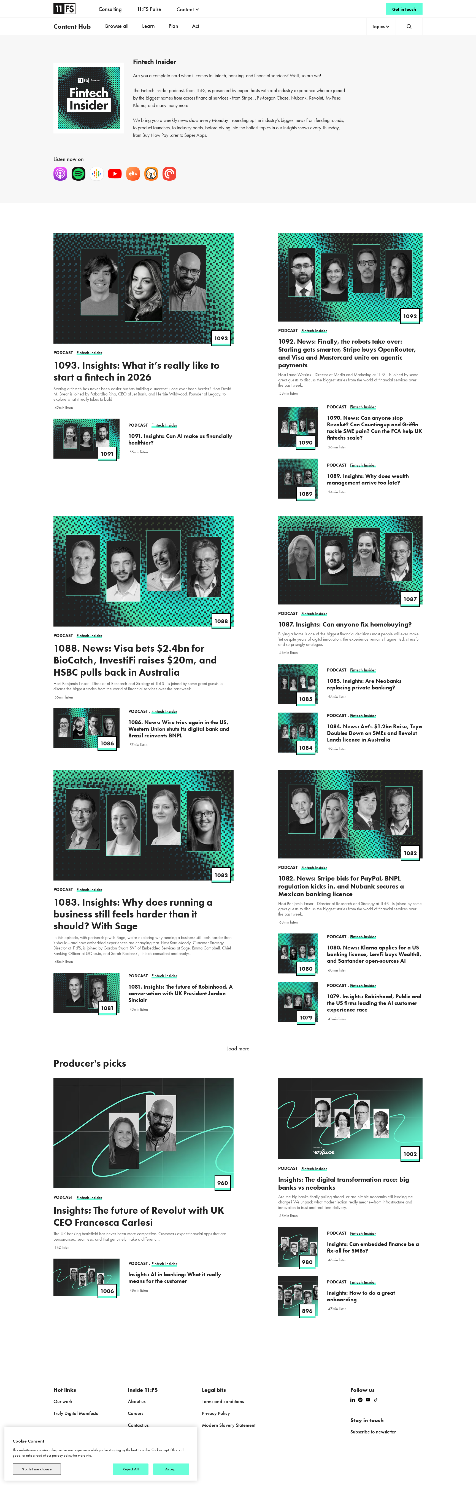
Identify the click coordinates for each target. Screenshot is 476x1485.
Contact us (138, 1425)
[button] (188, 9)
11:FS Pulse (149, 9)
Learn (148, 26)
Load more (238, 1048)
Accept (171, 1469)
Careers (135, 1413)
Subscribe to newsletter (373, 1431)
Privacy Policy (216, 1413)
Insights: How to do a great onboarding (361, 1296)
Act (195, 26)
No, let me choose (36, 1469)
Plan (173, 26)
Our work (62, 1401)
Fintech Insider (89, 1197)
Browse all (116, 26)
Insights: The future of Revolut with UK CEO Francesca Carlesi (138, 1216)
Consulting (110, 9)
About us (136, 1401)
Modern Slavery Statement (228, 1425)
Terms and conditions (223, 1401)
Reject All (130, 1469)
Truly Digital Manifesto (76, 1413)
